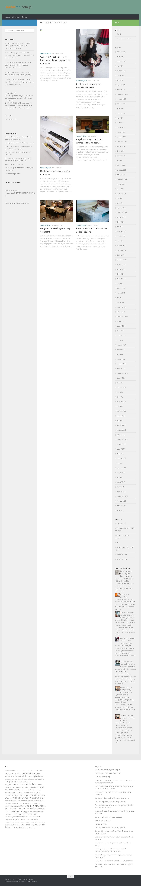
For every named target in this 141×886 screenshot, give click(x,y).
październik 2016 (122, 496)
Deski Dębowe (21, 781)
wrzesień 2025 (121, 99)
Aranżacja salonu (10, 771)
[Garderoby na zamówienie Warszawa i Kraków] (92, 53)
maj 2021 (120, 283)
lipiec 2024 (120, 151)
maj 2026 (120, 66)
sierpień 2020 (121, 326)
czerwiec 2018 (121, 402)
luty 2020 (120, 354)
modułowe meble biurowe (23, 800)
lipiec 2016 (120, 510)
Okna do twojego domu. (102, 820)
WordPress (16, 882)
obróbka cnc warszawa (10, 803)
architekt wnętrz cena (27, 773)
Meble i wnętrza (45, 53)
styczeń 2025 (121, 132)
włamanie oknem (30, 828)
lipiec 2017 (120, 454)
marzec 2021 (121, 293)
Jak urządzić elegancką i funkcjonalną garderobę (110, 827)
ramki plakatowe (10, 814)
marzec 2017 (121, 473)
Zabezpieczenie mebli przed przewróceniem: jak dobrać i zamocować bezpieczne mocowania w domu (124, 720)
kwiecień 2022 (121, 231)
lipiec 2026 (120, 56)
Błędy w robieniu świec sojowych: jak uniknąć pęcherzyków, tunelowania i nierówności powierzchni (17, 45)
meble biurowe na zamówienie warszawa (24, 792)
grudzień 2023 (121, 170)
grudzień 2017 (121, 430)
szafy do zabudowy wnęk (28, 817)
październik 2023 (122, 179)
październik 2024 (122, 142)
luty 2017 (120, 477)
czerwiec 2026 (121, 61)
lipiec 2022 (120, 222)
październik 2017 (122, 439)
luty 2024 (120, 160)
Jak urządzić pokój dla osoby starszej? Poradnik (110, 802)
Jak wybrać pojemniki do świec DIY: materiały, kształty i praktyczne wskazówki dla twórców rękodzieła (19, 55)
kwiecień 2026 (121, 71)
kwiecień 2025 (121, 123)
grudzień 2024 (121, 137)
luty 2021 (120, 298)
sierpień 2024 (121, 146)
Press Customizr (32, 882)
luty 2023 (120, 203)
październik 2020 (122, 317)
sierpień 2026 (121, 52)
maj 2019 (120, 392)
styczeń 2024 (121, 165)
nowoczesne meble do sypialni (38, 800)
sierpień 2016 (121, 506)
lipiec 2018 (120, 397)
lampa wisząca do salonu (29, 787)
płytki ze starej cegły (19, 811)
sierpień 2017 (121, 449)
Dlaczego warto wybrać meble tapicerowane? (19, 143)
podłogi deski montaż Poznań (16, 806)
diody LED (27, 781)
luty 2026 (120, 80)
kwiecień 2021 (121, 288)
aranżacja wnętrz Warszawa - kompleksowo (25, 770)
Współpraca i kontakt (12, 17)
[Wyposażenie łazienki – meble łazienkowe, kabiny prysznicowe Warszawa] (56, 40)
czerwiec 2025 (121, 113)
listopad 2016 (121, 491)
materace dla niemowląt (26, 790)
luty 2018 (120, 421)
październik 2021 (122, 260)
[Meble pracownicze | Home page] (19, 7)
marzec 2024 (121, 156)
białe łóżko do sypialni (30, 776)
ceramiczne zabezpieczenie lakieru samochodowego (21, 779)
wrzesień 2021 (121, 265)
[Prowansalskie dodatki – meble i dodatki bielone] (92, 211)
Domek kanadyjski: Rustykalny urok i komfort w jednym (126, 573)
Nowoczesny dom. (101, 824)
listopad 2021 (121, 255)
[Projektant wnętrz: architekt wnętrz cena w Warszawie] (92, 124)
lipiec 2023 (120, 189)
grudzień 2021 (121, 250)
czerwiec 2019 (121, 387)
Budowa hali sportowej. (102, 777)
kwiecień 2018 (121, 411)
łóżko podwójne (23, 108)
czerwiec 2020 (121, 335)
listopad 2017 (121, 435)
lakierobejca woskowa (12, 787)
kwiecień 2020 (121, 345)
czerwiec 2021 (121, 279)
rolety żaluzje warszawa (24, 814)
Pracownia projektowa (23, 808)
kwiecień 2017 (121, 468)
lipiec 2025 (120, 108)
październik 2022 (122, 213)
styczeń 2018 (121, 425)
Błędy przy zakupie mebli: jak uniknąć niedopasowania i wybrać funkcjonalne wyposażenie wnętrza (123, 692)
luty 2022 (120, 241)
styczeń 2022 (121, 246)
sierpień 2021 (121, 269)
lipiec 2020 (120, 331)
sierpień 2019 (121, 378)
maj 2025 (120, 118)
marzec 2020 (121, 350)
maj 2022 (120, 227)
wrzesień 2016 (121, 501)
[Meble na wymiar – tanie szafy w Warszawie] (56, 140)
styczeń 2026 (121, 85)
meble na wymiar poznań (22, 795)
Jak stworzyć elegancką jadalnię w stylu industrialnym (112, 798)
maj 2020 (120, 340)
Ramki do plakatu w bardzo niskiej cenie (107, 773)
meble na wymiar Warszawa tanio (29, 797)
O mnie (24, 17)
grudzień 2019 (121, 364)
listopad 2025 (121, 90)
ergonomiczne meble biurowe (23, 784)
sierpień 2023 (121, 184)
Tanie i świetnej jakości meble (14, 164)
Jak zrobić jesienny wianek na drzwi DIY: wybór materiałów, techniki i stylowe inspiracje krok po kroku (18, 64)
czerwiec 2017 (121, 458)
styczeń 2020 (121, 359)
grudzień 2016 (121, 487)
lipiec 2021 (120, 274)
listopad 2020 (121, 312)
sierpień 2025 (121, 104)
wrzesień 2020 (121, 321)
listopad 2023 (121, 175)
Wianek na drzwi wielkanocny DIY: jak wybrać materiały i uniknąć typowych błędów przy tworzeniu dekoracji (19, 81)
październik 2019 (122, 373)
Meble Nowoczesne (11, 801)
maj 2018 (120, 406)
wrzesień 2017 (121, 444)
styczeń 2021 (121, 302)
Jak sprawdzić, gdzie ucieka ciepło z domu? (109, 817)
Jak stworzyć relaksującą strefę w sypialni (108, 770)
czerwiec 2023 (121, 194)
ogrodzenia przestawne (25, 803)
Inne (118, 542)
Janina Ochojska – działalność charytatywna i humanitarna (114, 861)
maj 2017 (120, 463)
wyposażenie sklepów (21, 824)
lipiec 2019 (120, 383)
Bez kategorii (121, 523)
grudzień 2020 (121, 307)
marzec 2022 (121, 236)
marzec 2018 (121, 416)
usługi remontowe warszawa (21, 822)
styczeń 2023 (121, 208)
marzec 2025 (121, 127)
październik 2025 (122, 94)
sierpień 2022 (121, 217)
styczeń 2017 (121, 482)
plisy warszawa (37, 803)
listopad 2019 (121, 369)
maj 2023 (120, 198)
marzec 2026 (121, 75)
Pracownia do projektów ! (13, 174)
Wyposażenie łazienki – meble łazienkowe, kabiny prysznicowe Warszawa (55, 60)
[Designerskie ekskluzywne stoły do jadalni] (56, 211)
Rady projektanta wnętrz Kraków (35, 811)
